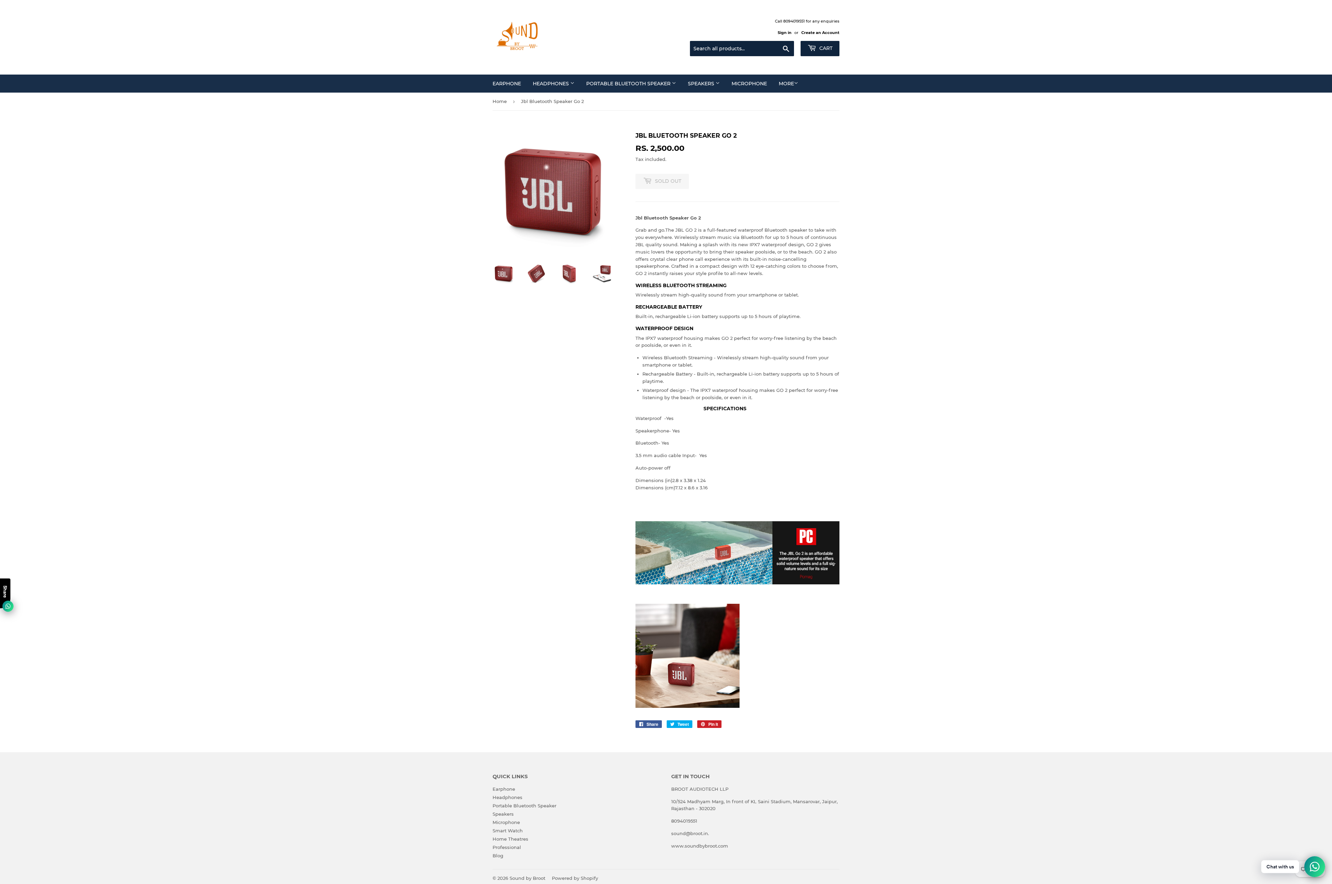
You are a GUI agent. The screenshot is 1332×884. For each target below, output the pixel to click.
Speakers (702, 83)
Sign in (785, 32)
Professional (507, 847)
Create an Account (820, 32)
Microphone (749, 83)
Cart (825, 48)
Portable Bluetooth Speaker (629, 83)
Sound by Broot (527, 878)
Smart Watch (508, 830)
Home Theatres (510, 839)
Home (500, 101)
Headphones (551, 83)
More (786, 83)
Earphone (507, 83)
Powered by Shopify (575, 878)
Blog (498, 855)
